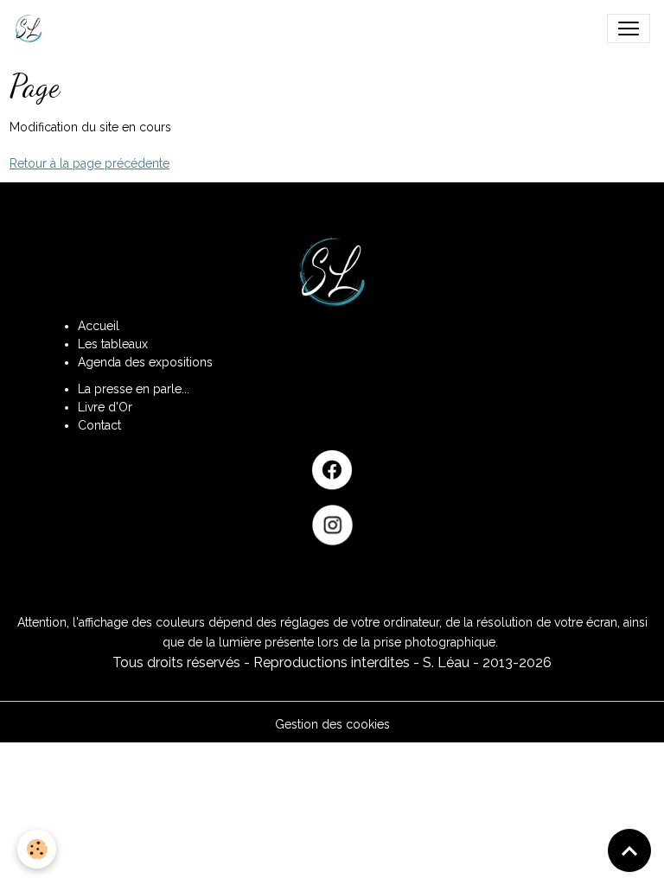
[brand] (32, 28)
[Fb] (332, 470)
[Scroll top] (629, 850)
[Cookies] (36, 849)
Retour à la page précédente (89, 163)
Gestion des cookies (332, 724)
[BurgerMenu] (628, 28)
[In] (332, 525)
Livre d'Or (105, 407)
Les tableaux (113, 344)
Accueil (98, 326)
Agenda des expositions (145, 362)
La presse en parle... (133, 389)
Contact (99, 425)
